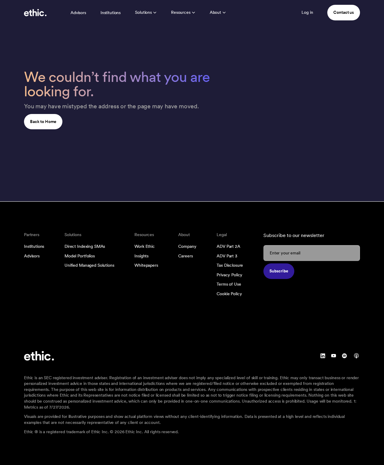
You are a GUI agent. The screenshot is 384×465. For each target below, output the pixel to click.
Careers (185, 256)
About (215, 12)
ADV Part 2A (228, 246)
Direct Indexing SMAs (84, 246)
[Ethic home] (35, 12)
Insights (141, 256)
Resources (180, 12)
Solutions (143, 12)
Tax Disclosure (230, 265)
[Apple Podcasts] (356, 355)
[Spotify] (344, 355)
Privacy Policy (229, 274)
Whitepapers (146, 265)
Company (187, 246)
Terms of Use (229, 284)
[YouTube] (333, 355)
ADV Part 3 (227, 256)
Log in (307, 12)
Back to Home (43, 121)
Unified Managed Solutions (89, 265)
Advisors (78, 12)
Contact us (343, 12)
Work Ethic (144, 246)
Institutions (110, 12)
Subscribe (278, 270)
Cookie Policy (229, 293)
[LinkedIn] (322, 355)
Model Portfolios (79, 256)
